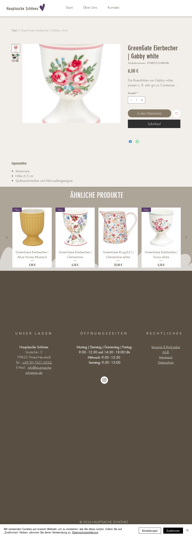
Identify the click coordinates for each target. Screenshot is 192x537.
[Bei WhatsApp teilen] (137, 141)
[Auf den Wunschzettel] (177, 113)
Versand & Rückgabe (165, 347)
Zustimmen (173, 530)
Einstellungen (150, 530)
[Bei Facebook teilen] (130, 141)
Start (14, 30)
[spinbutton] (136, 100)
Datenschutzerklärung (85, 532)
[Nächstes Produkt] (186, 237)
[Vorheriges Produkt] (7, 237)
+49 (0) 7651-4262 (37, 362)
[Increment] (142, 100)
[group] (96, 237)
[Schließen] (187, 530)
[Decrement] (130, 100)
